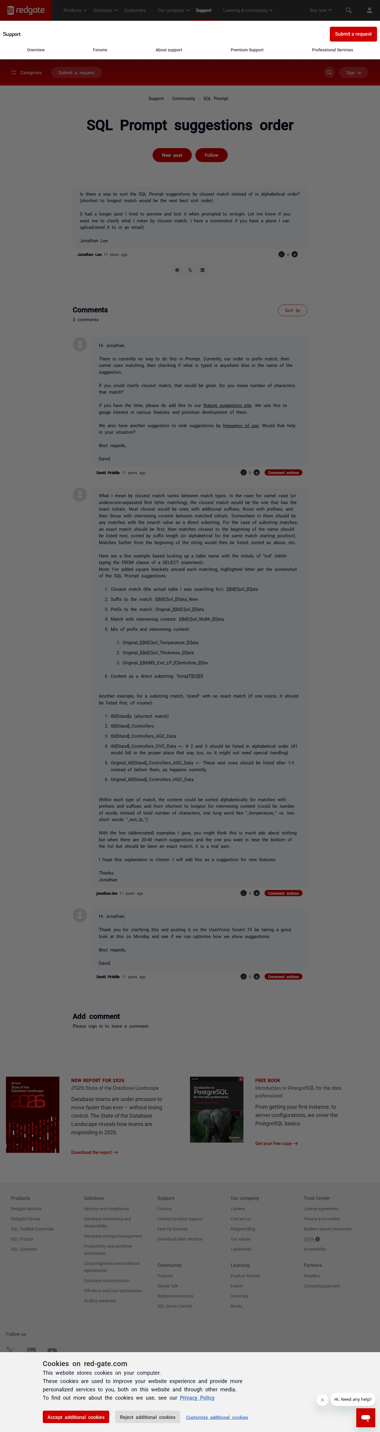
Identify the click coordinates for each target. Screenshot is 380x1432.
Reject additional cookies (147, 1416)
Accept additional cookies (76, 1416)
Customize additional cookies (217, 1417)
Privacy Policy (197, 1397)
